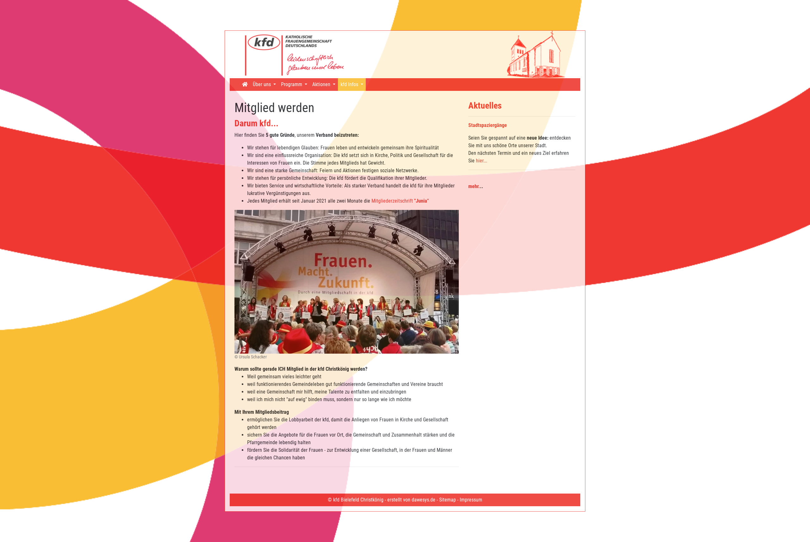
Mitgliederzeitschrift (400, 201)
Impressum (471, 500)
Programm (292, 84)
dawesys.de (423, 500)
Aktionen (322, 84)
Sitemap (447, 500)
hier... (481, 161)
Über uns (262, 84)
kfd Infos (349, 84)
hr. (477, 186)
